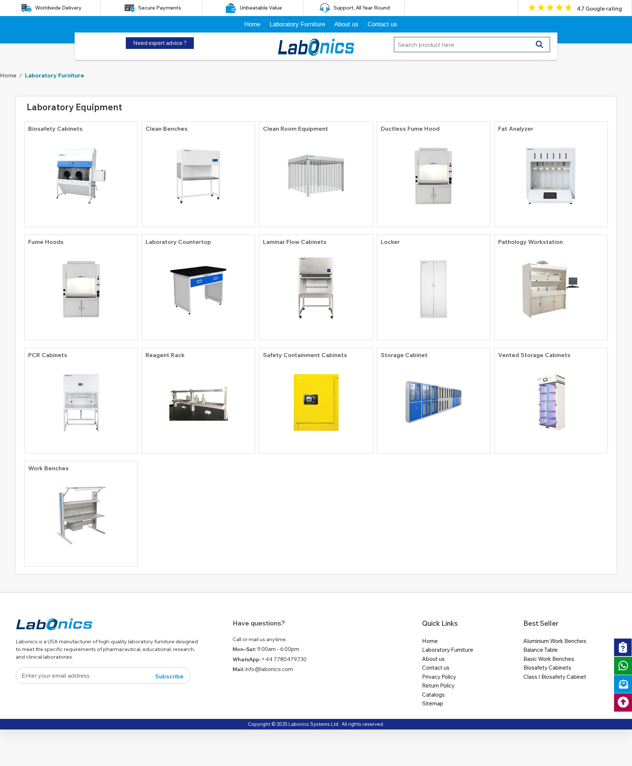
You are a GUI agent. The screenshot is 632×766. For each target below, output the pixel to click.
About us (346, 24)
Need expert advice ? (160, 42)
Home (252, 24)
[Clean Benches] (198, 172)
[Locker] (433, 285)
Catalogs (433, 694)
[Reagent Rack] (198, 399)
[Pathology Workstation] (551, 285)
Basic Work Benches (548, 658)
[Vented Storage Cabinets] (551, 399)
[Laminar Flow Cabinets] (316, 285)
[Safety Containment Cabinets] (316, 399)
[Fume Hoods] (81, 285)
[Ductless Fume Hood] (433, 172)
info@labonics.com (269, 669)
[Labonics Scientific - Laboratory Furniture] (316, 45)
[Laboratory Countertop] (198, 285)
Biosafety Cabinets (547, 667)
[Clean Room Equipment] (316, 172)
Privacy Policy (439, 676)
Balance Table (540, 649)
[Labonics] (54, 627)
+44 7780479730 (284, 659)
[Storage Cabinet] (433, 399)
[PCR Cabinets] (81, 399)
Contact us (382, 24)
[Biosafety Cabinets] (81, 172)
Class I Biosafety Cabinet (554, 676)
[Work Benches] (81, 512)
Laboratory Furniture (297, 24)
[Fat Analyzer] (551, 172)
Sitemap (432, 703)
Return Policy (438, 685)
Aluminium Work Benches (554, 640)
